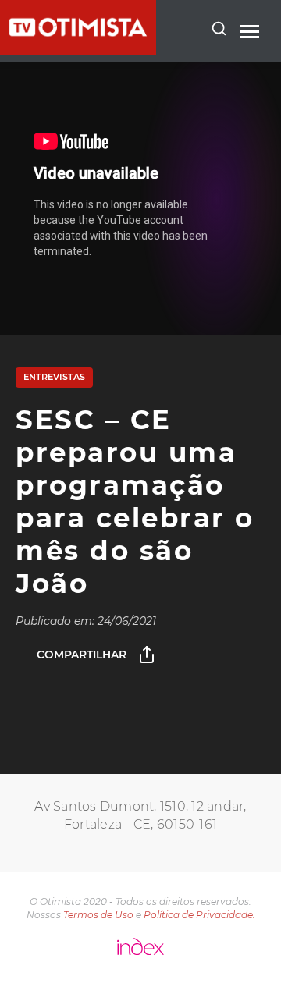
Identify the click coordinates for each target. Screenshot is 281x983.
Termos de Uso (98, 915)
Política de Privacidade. (199, 915)
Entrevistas (54, 376)
